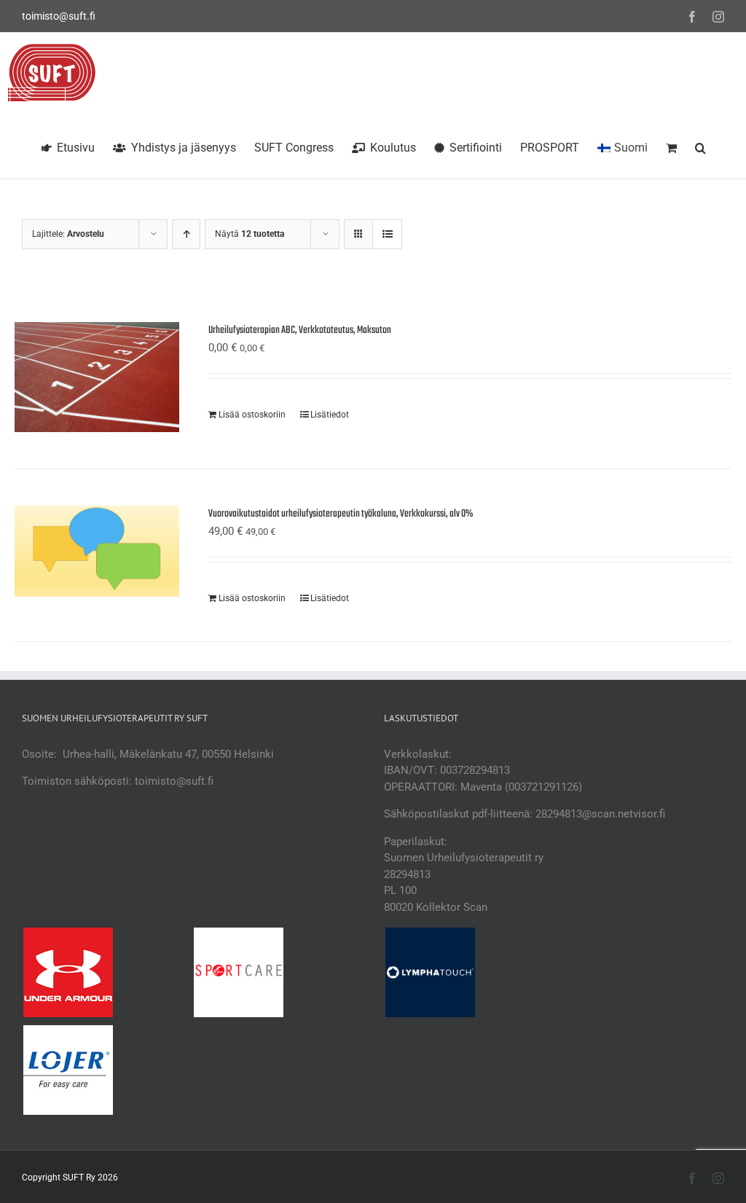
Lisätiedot (329, 415)
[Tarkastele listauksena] (387, 234)
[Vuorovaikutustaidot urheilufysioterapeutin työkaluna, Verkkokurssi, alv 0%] (97, 551)
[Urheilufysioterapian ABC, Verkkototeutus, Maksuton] (97, 377)
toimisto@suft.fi (58, 16)
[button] (700, 146)
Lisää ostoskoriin (252, 415)
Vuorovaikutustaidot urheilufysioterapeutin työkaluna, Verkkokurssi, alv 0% (340, 514)
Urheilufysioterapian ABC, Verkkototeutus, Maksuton (299, 330)
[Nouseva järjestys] (186, 234)
